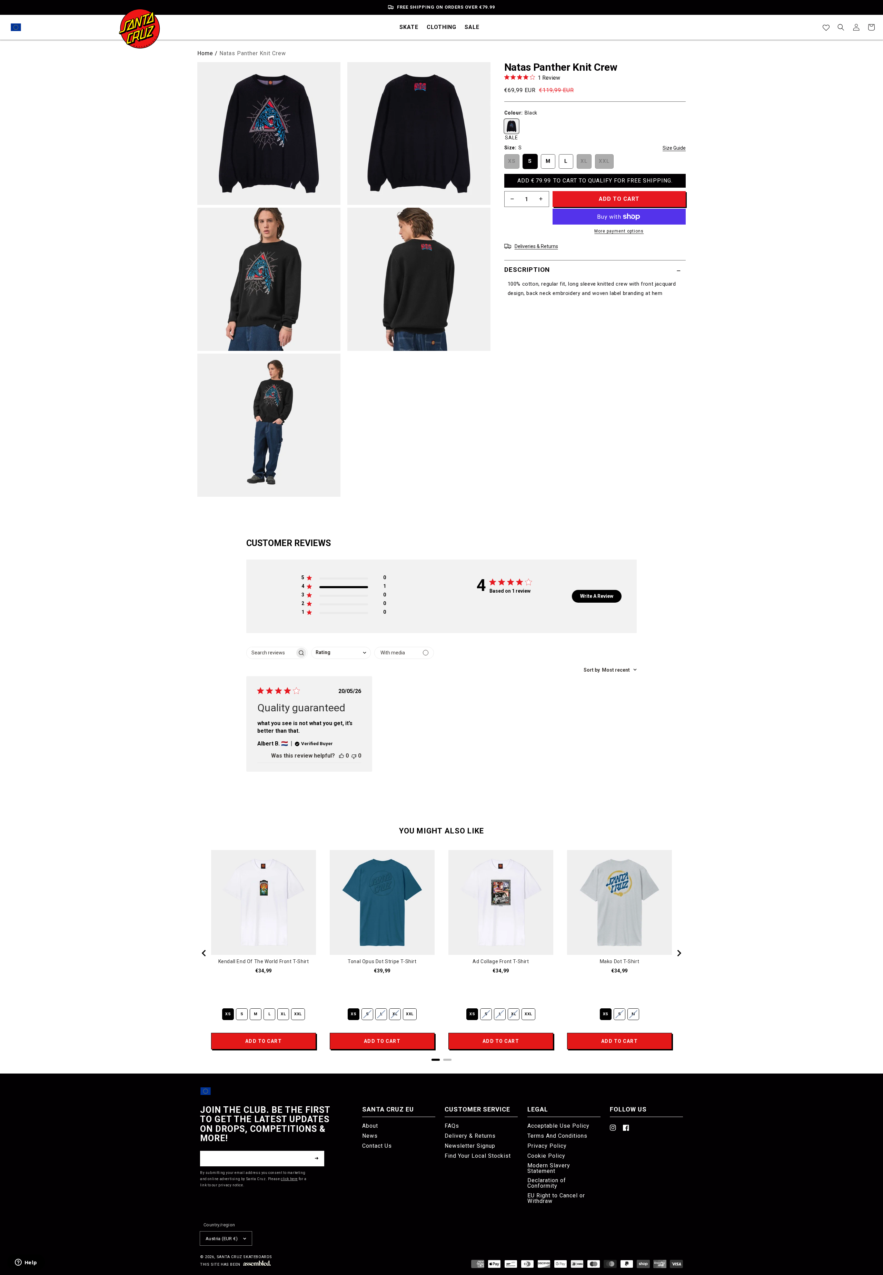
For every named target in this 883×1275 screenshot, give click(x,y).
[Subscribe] (316, 1158)
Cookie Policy (546, 1156)
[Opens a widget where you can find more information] (26, 1263)
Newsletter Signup (470, 1146)
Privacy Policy (547, 1146)
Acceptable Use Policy (558, 1126)
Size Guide (674, 147)
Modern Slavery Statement (548, 1168)
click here (289, 1179)
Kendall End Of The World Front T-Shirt (263, 961)
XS (512, 161)
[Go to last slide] (204, 953)
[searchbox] (271, 653)
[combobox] (341, 653)
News (370, 1136)
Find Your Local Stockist (478, 1156)
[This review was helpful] (341, 755)
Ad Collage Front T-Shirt (501, 961)
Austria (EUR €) (222, 1238)
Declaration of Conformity (546, 1183)
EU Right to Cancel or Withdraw (556, 1198)
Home (205, 53)
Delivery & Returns (470, 1136)
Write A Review (596, 596)
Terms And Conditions (557, 1136)
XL (584, 161)
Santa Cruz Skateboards (244, 1257)
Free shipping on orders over (446, 7)
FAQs (452, 1126)
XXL (604, 161)
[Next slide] (679, 953)
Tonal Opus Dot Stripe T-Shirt (382, 961)
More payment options (619, 231)
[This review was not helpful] (353, 755)
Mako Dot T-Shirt (619, 961)
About (370, 1126)
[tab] (435, 1060)
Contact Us (377, 1146)
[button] (409, 27)
